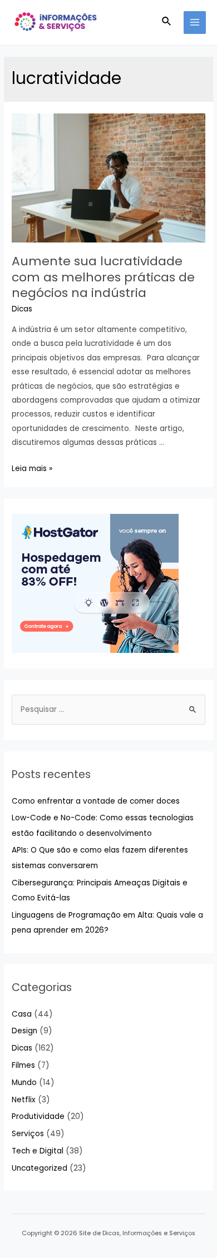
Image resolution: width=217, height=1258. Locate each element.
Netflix (24, 1099)
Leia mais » (32, 468)
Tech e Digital (37, 1151)
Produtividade (38, 1116)
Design (24, 1031)
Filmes (23, 1065)
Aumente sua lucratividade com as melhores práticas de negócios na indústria (103, 276)
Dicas (22, 309)
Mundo (24, 1082)
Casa (22, 1014)
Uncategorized (39, 1168)
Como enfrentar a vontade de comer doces (96, 801)
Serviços (28, 1133)
